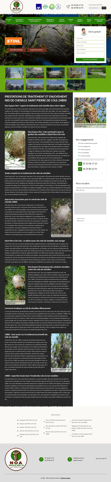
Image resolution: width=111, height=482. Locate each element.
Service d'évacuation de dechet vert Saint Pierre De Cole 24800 (82, 421)
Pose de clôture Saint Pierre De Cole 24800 (56, 433)
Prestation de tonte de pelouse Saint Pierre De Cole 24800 (82, 435)
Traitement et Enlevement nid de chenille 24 (35, 20)
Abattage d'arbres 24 (80, 20)
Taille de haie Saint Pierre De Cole (29, 431)
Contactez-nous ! (36, 50)
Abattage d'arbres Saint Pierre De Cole (29, 435)
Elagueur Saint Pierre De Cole (28, 424)
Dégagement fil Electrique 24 (50, 20)
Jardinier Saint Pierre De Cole (28, 427)
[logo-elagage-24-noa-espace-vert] (16, 6)
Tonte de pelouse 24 (62, 20)
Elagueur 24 (8, 20)
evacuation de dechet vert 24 (19, 20)
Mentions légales (65, 478)
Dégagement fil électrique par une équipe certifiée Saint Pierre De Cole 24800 (82, 428)
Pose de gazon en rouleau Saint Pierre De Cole (56, 427)
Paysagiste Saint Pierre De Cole (28, 420)
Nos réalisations (16, 50)
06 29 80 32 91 (77, 8)
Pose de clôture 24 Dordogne (100, 20)
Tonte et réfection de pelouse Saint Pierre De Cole (55, 421)
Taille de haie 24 (89, 20)
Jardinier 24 (70, 20)
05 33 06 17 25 (77, 5)
